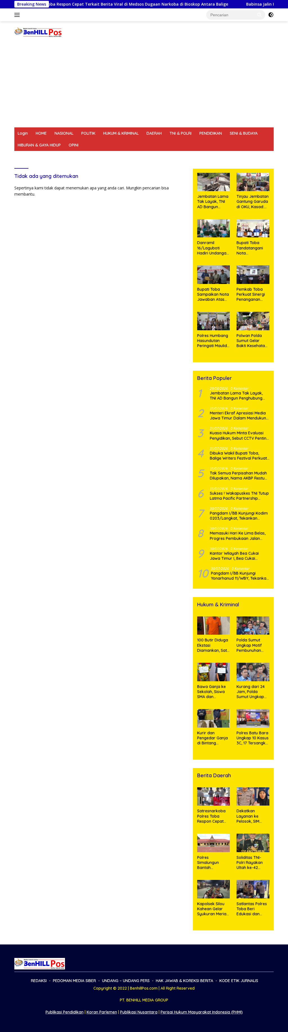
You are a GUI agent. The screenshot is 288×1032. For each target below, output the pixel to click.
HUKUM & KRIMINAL (121, 133)
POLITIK (88, 133)
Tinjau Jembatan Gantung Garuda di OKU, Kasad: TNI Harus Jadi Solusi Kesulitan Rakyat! (253, 201)
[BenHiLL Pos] (38, 32)
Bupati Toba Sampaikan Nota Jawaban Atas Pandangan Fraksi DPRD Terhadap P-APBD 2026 (213, 294)
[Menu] (18, 15)
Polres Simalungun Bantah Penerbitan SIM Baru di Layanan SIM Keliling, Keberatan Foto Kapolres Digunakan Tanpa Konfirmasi (212, 862)
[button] (259, 14)
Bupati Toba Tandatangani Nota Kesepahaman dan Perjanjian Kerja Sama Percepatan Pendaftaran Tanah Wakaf (250, 248)
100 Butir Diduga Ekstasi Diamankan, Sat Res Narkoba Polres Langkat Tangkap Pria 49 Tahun (212, 645)
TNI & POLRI (181, 133)
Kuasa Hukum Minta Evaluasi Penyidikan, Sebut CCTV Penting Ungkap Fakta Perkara (239, 435)
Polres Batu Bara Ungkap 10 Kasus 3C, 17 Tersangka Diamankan (253, 738)
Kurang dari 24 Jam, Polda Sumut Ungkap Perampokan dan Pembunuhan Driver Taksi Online (251, 692)
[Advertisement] (144, 85)
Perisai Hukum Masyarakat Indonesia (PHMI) (202, 1012)
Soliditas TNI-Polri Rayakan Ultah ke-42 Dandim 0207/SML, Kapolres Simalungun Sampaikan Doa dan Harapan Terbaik (252, 862)
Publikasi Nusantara (139, 1012)
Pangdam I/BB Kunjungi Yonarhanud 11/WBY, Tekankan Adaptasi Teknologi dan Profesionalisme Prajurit (240, 576)
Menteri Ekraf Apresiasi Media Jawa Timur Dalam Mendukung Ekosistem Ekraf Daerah (239, 415)
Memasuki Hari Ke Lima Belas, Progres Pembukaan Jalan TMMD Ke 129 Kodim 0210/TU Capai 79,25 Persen (238, 536)
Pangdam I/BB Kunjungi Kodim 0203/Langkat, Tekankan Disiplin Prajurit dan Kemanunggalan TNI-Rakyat (239, 516)
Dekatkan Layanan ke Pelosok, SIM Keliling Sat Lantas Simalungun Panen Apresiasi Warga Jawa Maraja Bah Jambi (251, 816)
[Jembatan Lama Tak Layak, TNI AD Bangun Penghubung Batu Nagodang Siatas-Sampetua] (213, 182)
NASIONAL (64, 133)
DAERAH (154, 133)
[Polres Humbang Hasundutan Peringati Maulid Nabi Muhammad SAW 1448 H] (213, 321)
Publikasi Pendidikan (65, 1012)
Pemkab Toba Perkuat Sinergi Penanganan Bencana (251, 294)
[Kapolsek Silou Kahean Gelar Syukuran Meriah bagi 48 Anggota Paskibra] (213, 889)
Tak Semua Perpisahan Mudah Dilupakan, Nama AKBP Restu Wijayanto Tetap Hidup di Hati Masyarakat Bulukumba (238, 476)
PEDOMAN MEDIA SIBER (62, 156)
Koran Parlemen (102, 1012)
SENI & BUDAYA (244, 133)
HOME (41, 133)
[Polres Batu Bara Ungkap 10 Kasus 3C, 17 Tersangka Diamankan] (253, 718)
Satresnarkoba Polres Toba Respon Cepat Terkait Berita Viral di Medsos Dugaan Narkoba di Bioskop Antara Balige (211, 816)
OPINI (73, 145)
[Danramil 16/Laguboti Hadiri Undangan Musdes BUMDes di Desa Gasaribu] (213, 228)
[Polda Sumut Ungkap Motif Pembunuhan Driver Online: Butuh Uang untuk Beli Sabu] (253, 625)
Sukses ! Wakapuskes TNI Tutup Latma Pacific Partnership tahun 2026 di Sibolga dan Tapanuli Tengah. (239, 496)
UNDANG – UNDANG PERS (116, 156)
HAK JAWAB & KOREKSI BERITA (176, 156)
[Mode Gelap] (271, 15)
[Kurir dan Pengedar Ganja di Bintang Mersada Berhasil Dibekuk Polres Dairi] (213, 718)
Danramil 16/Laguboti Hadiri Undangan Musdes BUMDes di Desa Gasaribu (213, 248)
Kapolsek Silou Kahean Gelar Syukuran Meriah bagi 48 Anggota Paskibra (213, 909)
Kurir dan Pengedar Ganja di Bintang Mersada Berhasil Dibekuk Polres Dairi (213, 738)
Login (23, 133)
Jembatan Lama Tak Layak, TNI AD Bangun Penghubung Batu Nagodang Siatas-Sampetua (213, 201)
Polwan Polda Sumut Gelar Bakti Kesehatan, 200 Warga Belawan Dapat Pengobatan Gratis (252, 340)
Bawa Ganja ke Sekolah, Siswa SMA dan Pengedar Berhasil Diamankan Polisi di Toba (213, 692)
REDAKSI (25, 156)
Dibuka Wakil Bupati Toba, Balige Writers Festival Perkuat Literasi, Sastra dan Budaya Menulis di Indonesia (238, 456)
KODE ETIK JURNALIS (232, 156)
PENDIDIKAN (210, 133)
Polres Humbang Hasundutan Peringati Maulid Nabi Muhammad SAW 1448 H (213, 340)
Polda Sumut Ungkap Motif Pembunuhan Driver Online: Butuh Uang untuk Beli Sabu (251, 645)
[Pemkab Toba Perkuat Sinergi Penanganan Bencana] (253, 274)
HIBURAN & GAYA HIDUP (39, 145)
